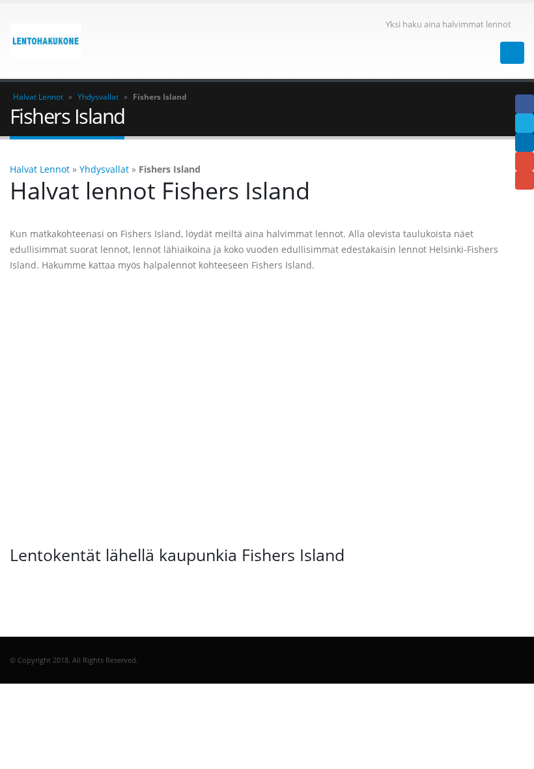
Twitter (524, 122)
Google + (524, 161)
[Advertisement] (267, 408)
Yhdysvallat (98, 96)
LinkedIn (524, 142)
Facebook (524, 103)
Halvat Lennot (38, 96)
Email (524, 180)
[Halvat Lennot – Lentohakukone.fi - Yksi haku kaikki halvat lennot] (45, 41)
